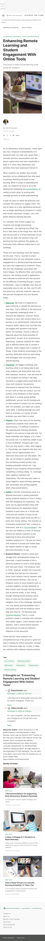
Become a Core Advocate (11, 919)
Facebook (35, 937)
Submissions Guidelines (10, 27)
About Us (6, 916)
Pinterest (31, 937)
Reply (9, 705)
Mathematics (21, 665)
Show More (7, 922)
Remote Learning (10, 669)
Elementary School (24, 661)
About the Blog (27, 27)
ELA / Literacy (9, 661)
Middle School (33, 665)
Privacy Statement (9, 924)
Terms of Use (7, 927)
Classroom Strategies (12, 36)
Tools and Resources (30, 36)
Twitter (28, 937)
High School (9, 665)
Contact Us (6, 913)
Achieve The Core (34, 15)
